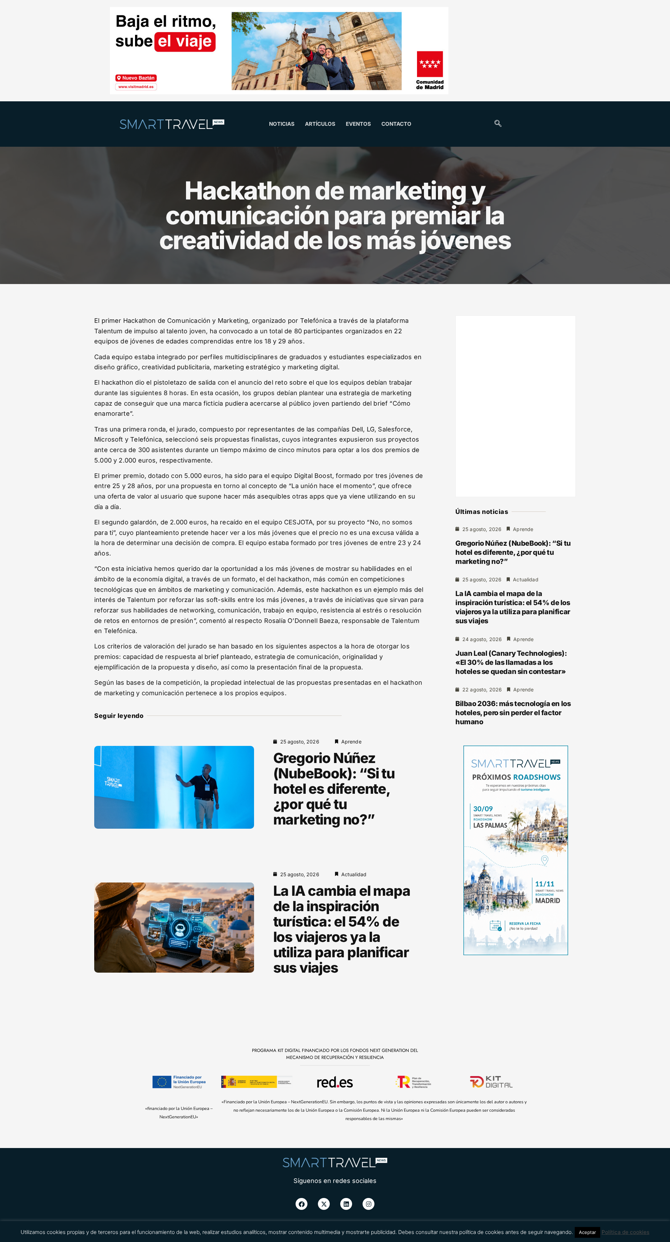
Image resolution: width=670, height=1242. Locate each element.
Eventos (358, 124)
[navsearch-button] (498, 124)
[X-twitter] (324, 1204)
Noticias (282, 124)
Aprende (351, 742)
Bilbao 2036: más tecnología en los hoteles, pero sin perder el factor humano (513, 712)
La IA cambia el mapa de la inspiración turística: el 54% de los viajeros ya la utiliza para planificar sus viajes (341, 929)
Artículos (320, 124)
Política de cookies (625, 1232)
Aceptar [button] (587, 1232)
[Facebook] (301, 1204)
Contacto (396, 124)
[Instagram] (368, 1204)
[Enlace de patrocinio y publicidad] (279, 51)
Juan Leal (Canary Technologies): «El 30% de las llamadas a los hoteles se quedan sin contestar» (511, 662)
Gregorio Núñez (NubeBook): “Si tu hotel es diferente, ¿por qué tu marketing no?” (334, 788)
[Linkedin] (346, 1204)
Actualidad (354, 874)
